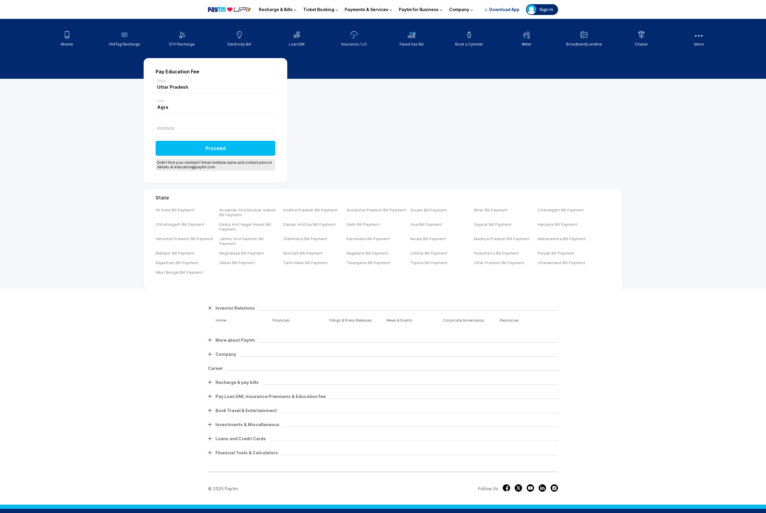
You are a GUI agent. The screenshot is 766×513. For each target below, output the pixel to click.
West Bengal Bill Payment (179, 272)
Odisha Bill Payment (428, 253)
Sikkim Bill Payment (237, 262)
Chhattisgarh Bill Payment (180, 224)
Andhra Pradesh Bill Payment (310, 210)
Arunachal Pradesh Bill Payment (376, 210)
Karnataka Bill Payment (368, 238)
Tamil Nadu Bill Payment (305, 262)
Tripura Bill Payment (428, 262)
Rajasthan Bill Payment (177, 262)
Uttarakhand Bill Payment (561, 262)
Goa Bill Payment (426, 224)
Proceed (216, 148)
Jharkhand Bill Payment (305, 238)
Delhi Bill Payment (363, 224)
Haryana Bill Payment (557, 224)
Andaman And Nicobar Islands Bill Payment (247, 212)
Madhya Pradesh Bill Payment (502, 238)
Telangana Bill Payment (368, 262)
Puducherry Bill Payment (496, 253)
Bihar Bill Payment (490, 210)
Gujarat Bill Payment (493, 224)
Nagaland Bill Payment (367, 253)
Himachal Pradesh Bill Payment (184, 238)
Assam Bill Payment (428, 210)
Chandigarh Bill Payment (561, 210)
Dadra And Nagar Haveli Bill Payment (245, 226)
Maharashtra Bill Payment (562, 238)
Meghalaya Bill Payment (241, 253)
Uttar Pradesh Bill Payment (499, 262)
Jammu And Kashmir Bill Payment (241, 241)
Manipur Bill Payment (175, 253)
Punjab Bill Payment (556, 253)
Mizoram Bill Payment (303, 253)
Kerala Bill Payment (428, 238)
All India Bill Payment (175, 210)
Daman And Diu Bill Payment (309, 224)
